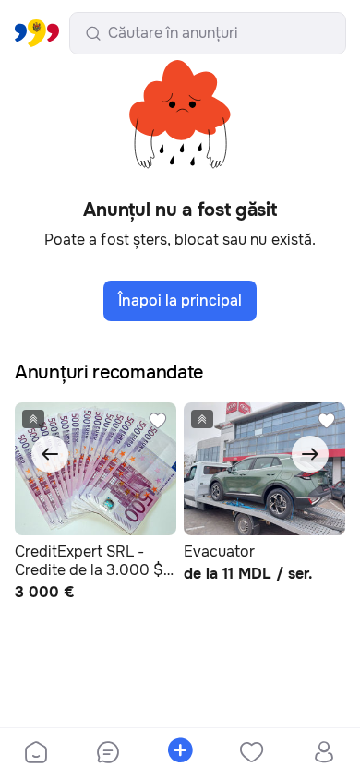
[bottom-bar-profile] (324, 754)
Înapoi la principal (180, 300)
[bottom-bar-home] (36, 754)
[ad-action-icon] (158, 421)
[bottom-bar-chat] (108, 754)
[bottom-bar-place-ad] (180, 754)
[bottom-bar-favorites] (252, 754)
